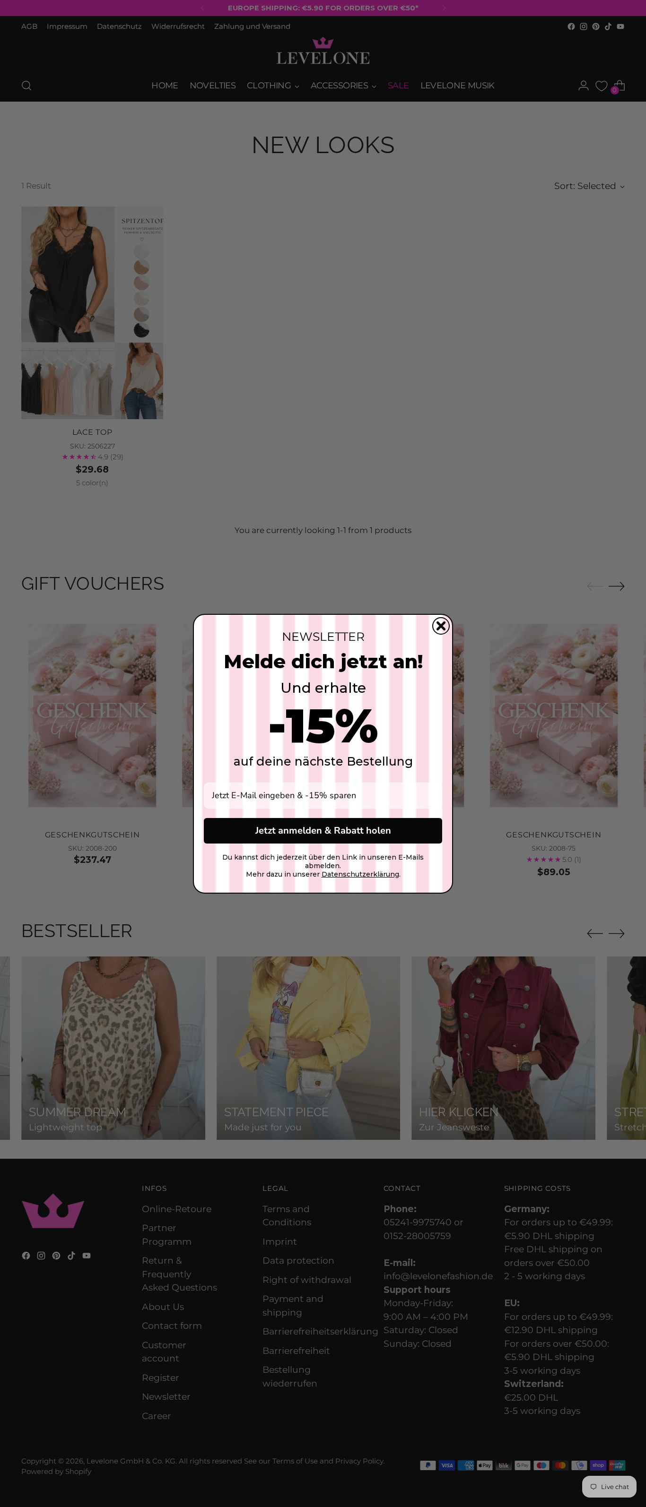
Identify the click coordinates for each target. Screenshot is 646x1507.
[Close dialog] (441, 626)
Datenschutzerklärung (360, 874)
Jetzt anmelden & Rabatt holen (323, 830)
